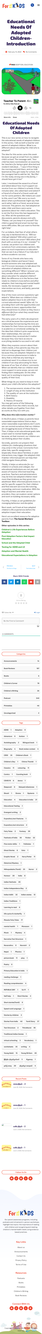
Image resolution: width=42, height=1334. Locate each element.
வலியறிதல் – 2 (19, 1126)
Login (38, 612)
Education (28, 65)
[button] (32, 5)
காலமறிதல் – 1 (19, 1105)
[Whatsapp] (26, 1178)
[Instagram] (16, 1178)
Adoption (19, 65)
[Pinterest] (21, 1178)
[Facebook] (12, 1178)
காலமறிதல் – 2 (19, 1084)
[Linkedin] (30, 1178)
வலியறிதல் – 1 (19, 1147)
